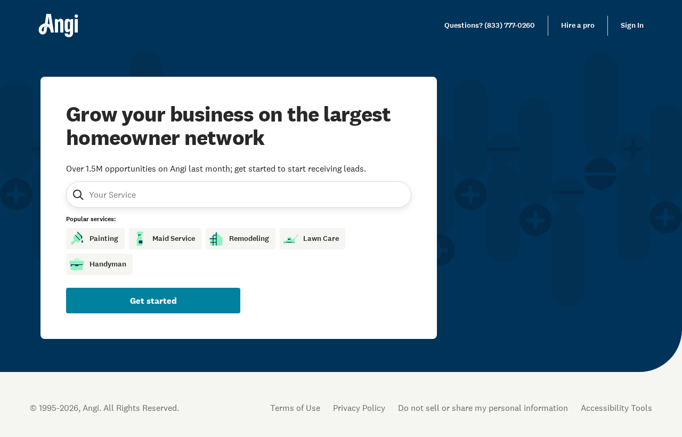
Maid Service (173, 238)
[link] (489, 25)
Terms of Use (295, 407)
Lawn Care (321, 238)
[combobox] (140, 194)
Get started (153, 300)
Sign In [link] (632, 25)
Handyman (108, 264)
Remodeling (249, 238)
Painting (104, 238)
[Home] (58, 25)
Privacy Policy (359, 407)
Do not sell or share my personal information (483, 407)
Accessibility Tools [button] (616, 407)
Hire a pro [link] (578, 25)
